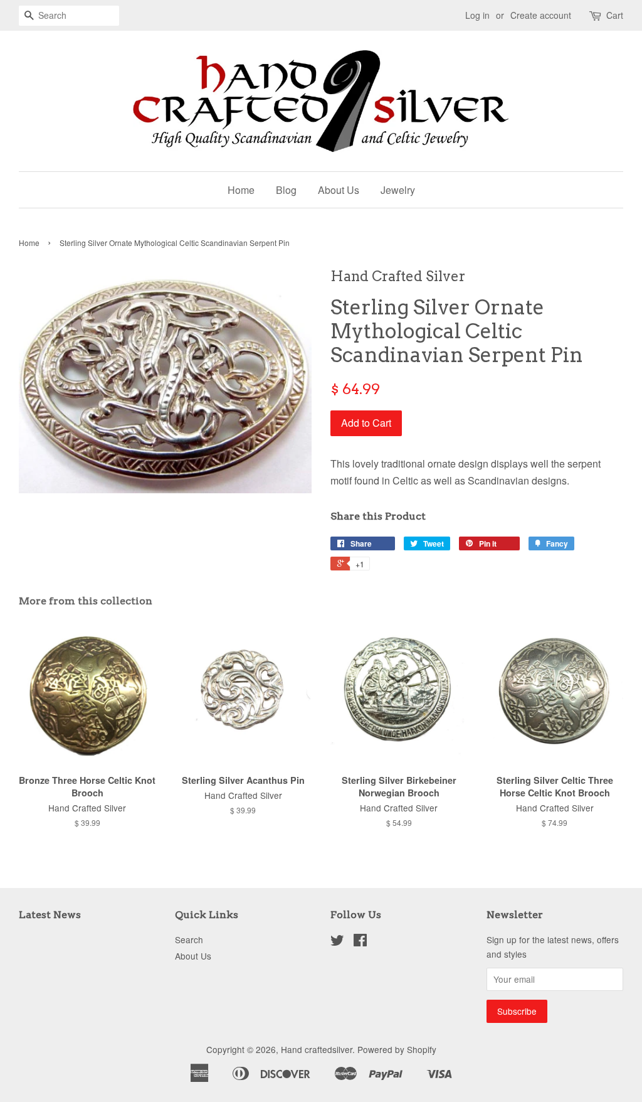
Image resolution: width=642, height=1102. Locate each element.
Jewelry (398, 190)
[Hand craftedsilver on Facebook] (360, 942)
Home (241, 190)
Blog (286, 190)
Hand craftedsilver (316, 1049)
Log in (477, 15)
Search (189, 939)
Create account (540, 15)
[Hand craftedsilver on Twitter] (337, 942)
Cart (614, 15)
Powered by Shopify (396, 1049)
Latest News (50, 915)
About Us (338, 190)
